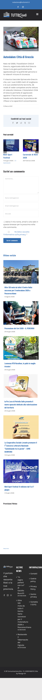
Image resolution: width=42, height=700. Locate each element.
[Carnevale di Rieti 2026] (11, 145)
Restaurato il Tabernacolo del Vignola (21, 637)
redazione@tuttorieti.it (21, 2)
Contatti (33, 571)
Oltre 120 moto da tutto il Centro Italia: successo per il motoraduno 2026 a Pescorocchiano (18, 288)
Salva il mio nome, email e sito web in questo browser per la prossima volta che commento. (20, 222)
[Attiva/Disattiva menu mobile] (37, 14)
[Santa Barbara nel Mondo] (31, 145)
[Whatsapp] (11, 593)
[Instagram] (8, 593)
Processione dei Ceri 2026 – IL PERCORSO (19, 326)
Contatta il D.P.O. (34, 601)
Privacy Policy (33, 585)
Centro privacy (33, 593)
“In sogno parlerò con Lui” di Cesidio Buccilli (21, 583)
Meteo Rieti (6, 546)
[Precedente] (5, 150)
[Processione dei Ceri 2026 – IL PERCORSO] (21, 310)
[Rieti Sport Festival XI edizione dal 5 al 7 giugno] (21, 469)
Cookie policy (33, 577)
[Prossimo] (37, 150)
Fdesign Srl (22, 671)
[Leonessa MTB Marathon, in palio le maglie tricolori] (21, 346)
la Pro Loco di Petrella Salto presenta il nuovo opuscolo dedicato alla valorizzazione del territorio (20, 402)
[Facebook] (4, 593)
